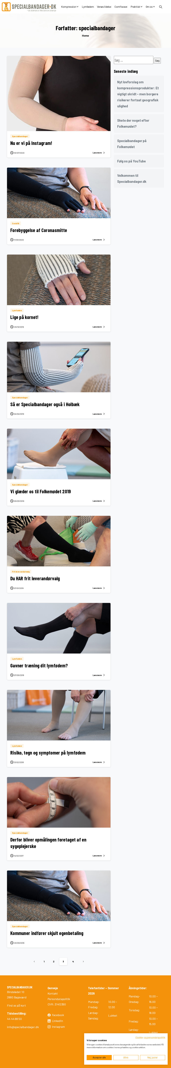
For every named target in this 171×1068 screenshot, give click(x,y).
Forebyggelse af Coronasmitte (38, 230)
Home (85, 35)
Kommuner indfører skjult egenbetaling (46, 933)
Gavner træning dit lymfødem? (39, 665)
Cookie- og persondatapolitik (150, 1037)
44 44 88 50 (14, 1019)
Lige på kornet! (24, 317)
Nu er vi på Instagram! (31, 143)
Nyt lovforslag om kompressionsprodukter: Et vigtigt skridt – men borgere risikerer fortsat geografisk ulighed (138, 94)
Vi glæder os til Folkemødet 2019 (40, 491)
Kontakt (53, 993)
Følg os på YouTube (131, 161)
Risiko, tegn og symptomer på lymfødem (48, 753)
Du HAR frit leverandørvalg (35, 578)
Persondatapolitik (59, 999)
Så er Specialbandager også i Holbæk (45, 404)
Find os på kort (16, 1005)
